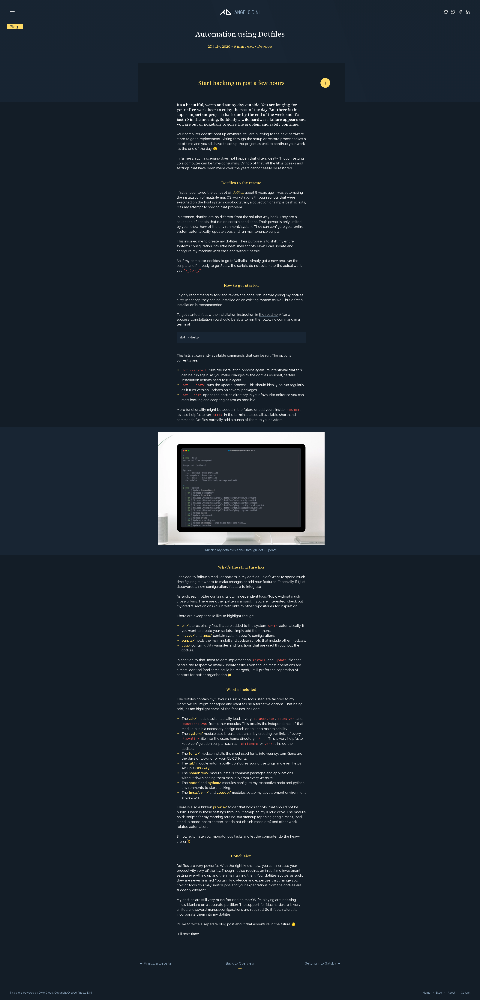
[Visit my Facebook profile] (460, 12)
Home (426, 992)
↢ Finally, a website (156, 963)
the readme (268, 315)
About (451, 992)
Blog (439, 992)
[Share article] (325, 83)
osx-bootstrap (236, 202)
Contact (465, 992)
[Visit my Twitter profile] (453, 12)
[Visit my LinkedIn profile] (467, 12)
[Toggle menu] (12, 12)
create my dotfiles (223, 241)
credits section (194, 606)
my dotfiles (294, 295)
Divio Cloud (46, 992)
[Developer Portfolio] (240, 12)
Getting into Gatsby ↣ (322, 963)
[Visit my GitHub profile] (445, 12)
